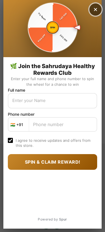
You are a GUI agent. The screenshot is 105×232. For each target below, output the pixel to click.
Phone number (21, 114)
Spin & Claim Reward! (52, 162)
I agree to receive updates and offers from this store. (53, 143)
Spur (63, 219)
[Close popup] (95, 9)
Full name (16, 90)
